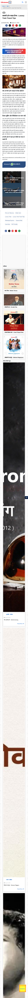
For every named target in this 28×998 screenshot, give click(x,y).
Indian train (18, 213)
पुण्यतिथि (7, 614)
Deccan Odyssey (9, 213)
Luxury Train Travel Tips (19, 216)
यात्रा (8, 6)
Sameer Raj (6, 22)
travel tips (7, 224)
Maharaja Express (9, 220)
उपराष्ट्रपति (21, 988)
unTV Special (24, 988)
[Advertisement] (14, 250)
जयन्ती (7, 879)
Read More (20, 623)
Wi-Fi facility (14, 224)
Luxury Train (8, 216)
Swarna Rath (19, 220)
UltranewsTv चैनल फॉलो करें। (12, 164)
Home (3, 6)
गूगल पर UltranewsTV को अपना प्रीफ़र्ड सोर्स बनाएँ (14, 51)
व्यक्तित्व (11, 614)
